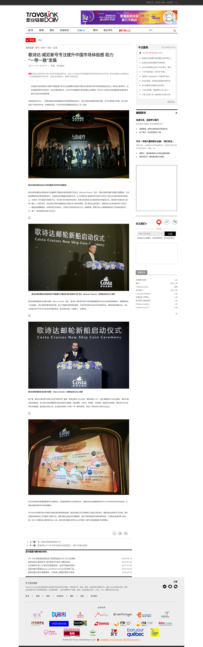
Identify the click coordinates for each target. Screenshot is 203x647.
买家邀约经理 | (141, 280)
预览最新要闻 (169, 238)
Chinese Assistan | (143, 304)
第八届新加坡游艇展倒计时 (49, 541)
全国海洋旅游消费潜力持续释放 (153, 63)
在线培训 (60, 596)
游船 (49, 47)
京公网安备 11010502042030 (111, 640)
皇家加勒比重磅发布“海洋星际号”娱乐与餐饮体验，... (51, 562)
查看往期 (170, 102)
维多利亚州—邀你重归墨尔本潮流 (151, 157)
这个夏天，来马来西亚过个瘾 (150, 132)
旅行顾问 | (140, 290)
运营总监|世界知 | (143, 297)
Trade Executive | (142, 287)
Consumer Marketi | (143, 294)
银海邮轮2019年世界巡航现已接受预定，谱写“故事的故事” (62, 545)
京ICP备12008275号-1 (131, 640)
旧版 (82, 596)
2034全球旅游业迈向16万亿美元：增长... (157, 67)
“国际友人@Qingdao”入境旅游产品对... (156, 76)
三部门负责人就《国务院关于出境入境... (156, 94)
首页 (37, 47)
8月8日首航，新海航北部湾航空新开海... (157, 81)
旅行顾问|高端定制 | (143, 300)
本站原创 (60, 65)
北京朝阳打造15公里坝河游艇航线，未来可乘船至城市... (52, 565)
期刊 (71, 596)
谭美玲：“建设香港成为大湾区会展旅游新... (155, 153)
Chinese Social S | (143, 307)
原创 (48, 596)
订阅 (170, 233)
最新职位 (141, 272)
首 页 (27, 596)
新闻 (43, 47)
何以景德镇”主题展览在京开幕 (153, 85)
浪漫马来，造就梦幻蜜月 (147, 120)
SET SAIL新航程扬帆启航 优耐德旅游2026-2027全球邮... (52, 558)
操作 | (138, 283)
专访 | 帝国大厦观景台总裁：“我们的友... (155, 141)
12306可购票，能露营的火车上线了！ (156, 90)
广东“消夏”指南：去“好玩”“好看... (154, 72)
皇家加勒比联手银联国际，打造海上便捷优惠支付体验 (51, 572)
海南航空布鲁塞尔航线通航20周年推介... (157, 58)
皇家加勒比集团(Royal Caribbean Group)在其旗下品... (52, 568)
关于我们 (94, 596)
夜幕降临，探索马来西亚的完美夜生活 (153, 129)
